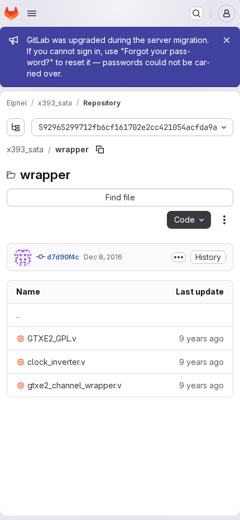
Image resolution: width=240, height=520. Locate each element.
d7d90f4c (62, 257)
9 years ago (201, 338)
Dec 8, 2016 (103, 257)
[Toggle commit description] (178, 257)
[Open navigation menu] (32, 13)
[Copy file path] (100, 149)
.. (18, 315)
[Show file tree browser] (16, 127)
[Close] (226, 40)
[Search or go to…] (196, 13)
